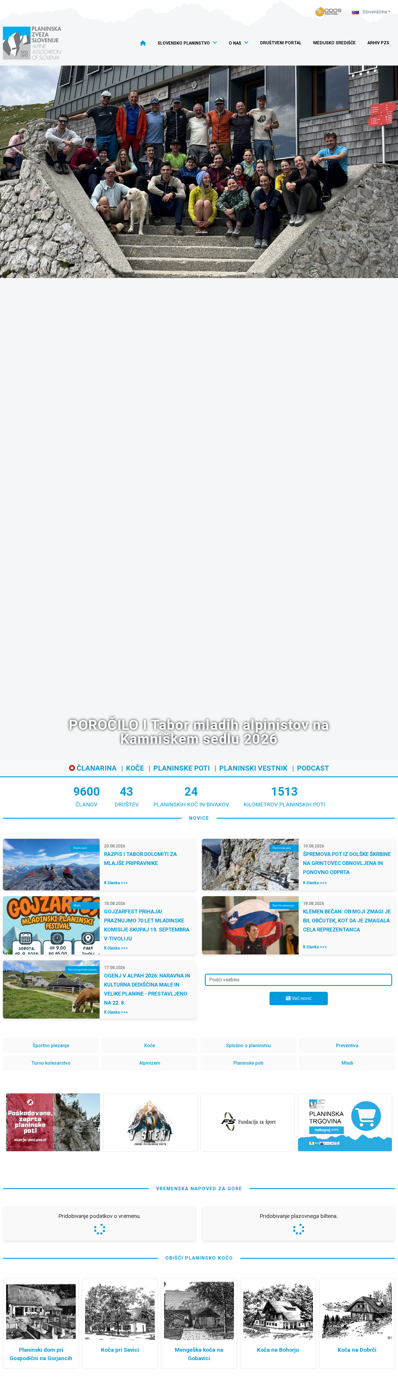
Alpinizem (149, 1063)
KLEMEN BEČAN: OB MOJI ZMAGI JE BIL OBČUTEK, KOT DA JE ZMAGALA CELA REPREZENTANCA (347, 920)
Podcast (313, 768)
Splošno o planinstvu (248, 1045)
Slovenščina (374, 12)
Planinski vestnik (253, 768)
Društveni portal (281, 43)
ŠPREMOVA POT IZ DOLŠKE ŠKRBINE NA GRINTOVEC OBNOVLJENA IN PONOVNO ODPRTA (347, 863)
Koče (135, 768)
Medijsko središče (334, 43)
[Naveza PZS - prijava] (328, 11)
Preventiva (347, 1045)
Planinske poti (181, 768)
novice (199, 818)
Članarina (96, 768)
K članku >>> (116, 882)
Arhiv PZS (378, 43)
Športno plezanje (51, 1045)
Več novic (300, 998)
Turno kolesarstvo (51, 1063)
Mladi (347, 1063)
